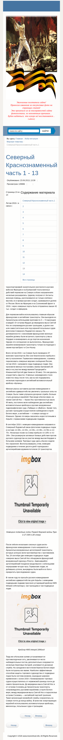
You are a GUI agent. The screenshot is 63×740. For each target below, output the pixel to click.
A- (56, 150)
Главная (19, 139)
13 (24, 268)
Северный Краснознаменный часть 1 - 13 (31, 165)
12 (24, 263)
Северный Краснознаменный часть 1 (39, 201)
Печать (30, 184)
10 (24, 252)
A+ (50, 150)
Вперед (38, 716)
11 (24, 257)
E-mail (36, 184)
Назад (27, 716)
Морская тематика (15, 142)
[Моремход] (17, 6)
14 (24, 274)
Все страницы (29, 280)
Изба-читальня (31, 139)
